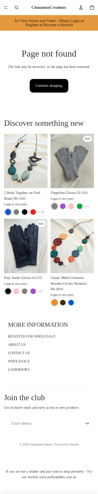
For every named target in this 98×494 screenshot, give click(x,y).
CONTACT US (19, 353)
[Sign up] (87, 423)
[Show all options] (41, 212)
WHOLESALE (19, 361)
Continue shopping (49, 86)
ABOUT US (17, 345)
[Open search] (16, 7)
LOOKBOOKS (19, 370)
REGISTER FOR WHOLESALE (32, 336)
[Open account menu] (80, 7)
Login (7, 204)
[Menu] (6, 7)
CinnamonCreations (41, 444)
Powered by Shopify (66, 444)
